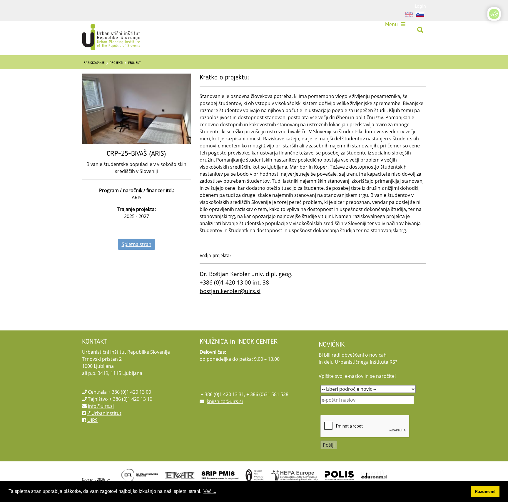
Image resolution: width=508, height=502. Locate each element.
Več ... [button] (209, 491)
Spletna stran (136, 244)
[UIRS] (99, 30)
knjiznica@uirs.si (225, 401)
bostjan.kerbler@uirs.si (230, 291)
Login (420, 6)
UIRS (92, 420)
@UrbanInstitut (104, 413)
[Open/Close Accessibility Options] (494, 14)
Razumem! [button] (485, 491)
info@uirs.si (101, 406)
